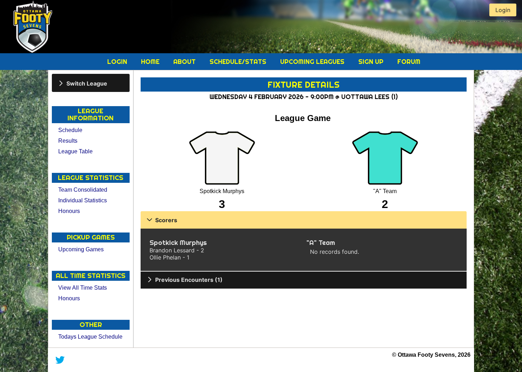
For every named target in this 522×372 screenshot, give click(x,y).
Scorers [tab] (166, 220)
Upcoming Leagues (313, 62)
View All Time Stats (82, 288)
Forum (408, 62)
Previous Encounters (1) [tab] (189, 279)
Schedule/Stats (239, 62)
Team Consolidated (82, 190)
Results (67, 141)
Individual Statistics (82, 200)
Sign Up (371, 62)
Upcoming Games (81, 249)
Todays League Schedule (90, 337)
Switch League (86, 83)
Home (151, 62)
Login (118, 62)
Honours (69, 211)
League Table (75, 151)
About (185, 62)
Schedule (70, 130)
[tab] (91, 83)
